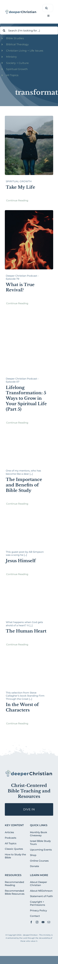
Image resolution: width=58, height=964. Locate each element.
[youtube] (43, 922)
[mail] (49, 922)
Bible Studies (15, 38)
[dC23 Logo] (21, 11)
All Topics (12, 75)
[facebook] (31, 922)
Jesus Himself (21, 560)
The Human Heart (26, 631)
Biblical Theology (17, 44)
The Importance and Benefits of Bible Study (24, 485)
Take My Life (20, 187)
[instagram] (37, 922)
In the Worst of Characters (22, 707)
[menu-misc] (29, 771)
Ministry (11, 56)
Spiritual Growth (17, 69)
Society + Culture (17, 63)
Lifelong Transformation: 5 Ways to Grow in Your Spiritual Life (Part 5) (26, 398)
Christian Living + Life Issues (24, 50)
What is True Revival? (20, 287)
